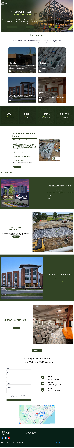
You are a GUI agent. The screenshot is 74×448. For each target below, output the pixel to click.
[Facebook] (2, 438)
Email (8, 372)
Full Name (8, 368)
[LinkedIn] (5, 438)
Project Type (8, 383)
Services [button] (56, 3)
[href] (37, 414)
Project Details (9, 387)
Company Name (9, 379)
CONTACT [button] (67, 3)
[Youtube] (8, 438)
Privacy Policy (58, 442)
